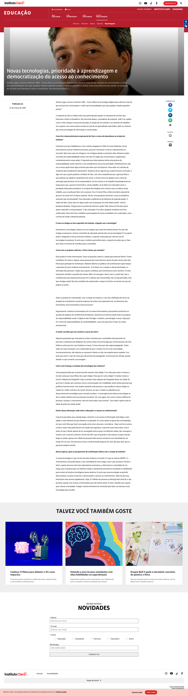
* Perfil (53, 635)
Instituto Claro (162, 9)
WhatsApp (54, 644)
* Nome (53, 617)
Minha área (169, 3)
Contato (40, 674)
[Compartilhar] (170, 105)
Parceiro (97, 639)
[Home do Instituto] (14, 3)
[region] (94, 692)
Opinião (100, 24)
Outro (131, 639)
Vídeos (92, 24)
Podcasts (84, 24)
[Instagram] (140, 3)
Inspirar (87, 16)
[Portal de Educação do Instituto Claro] (15, 675)
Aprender (71, 16)
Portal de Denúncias (178, 688)
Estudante (79, 639)
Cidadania (177, 9)
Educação (17, 13)
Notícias (76, 24)
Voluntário (114, 639)
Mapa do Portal (93, 681)
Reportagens (110, 24)
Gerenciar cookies (137, 692)
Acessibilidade (57, 9)
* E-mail (53, 626)
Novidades (102, 16)
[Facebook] (157, 3)
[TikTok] (151, 3)
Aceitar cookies (151, 692)
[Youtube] (146, 3)
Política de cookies (61, 692)
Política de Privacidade (177, 686)
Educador (62, 639)
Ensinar (56, 16)
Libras (68, 9)
